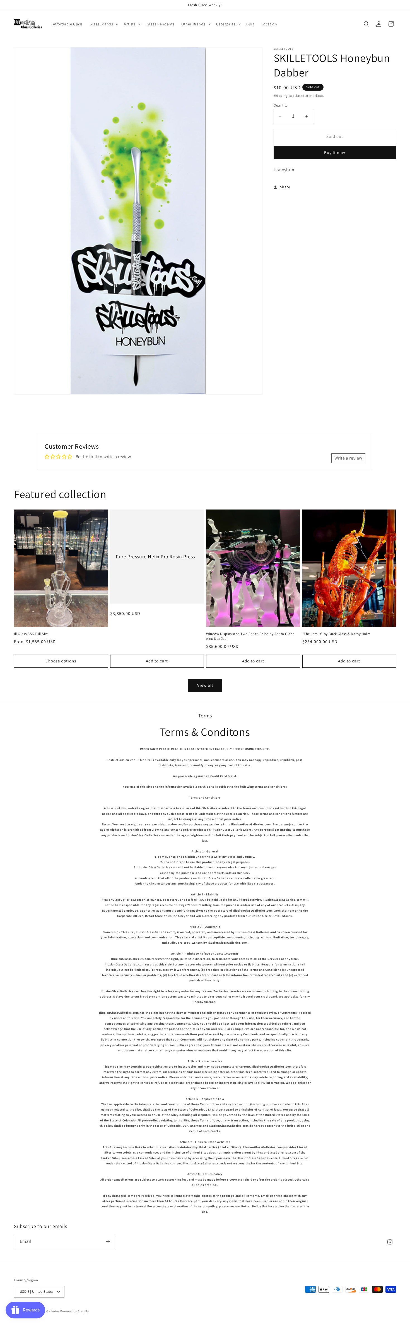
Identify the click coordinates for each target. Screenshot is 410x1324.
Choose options (60, 661)
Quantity (281, 105)
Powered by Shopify (74, 1311)
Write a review (348, 458)
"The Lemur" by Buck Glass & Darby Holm (336, 634)
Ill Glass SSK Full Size (31, 634)
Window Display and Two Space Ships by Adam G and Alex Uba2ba (250, 636)
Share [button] (285, 186)
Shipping (281, 95)
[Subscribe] (108, 1241)
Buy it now (334, 152)
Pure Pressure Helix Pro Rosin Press (155, 556)
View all (205, 685)
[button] (103, 24)
